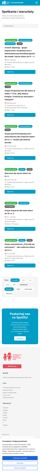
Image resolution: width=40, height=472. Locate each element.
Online (18, 289)
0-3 (24, 280)
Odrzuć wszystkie (20, 468)
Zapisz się (10, 72)
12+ (14, 284)
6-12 (7, 284)
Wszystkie (15, 280)
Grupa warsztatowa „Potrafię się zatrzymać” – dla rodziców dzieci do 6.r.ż (20, 247)
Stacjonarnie (28, 289)
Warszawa (9, 293)
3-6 (30, 280)
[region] (20, 455)
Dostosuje (20, 463)
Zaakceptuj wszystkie (20, 458)
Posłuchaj (20, 338)
